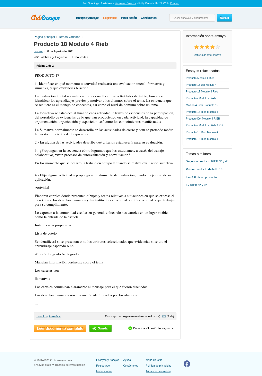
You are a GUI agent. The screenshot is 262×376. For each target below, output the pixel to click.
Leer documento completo (60, 328)
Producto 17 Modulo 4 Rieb (202, 91)
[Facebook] (187, 366)
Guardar (103, 328)
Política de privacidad (158, 365)
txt (164, 316)
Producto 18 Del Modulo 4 (201, 84)
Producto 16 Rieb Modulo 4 (202, 111)
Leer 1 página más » (48, 316)
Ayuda (127, 359)
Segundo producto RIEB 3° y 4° (207, 161)
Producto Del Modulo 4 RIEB (203, 118)
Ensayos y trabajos (87, 17)
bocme (38, 51)
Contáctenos (148, 17)
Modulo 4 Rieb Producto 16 (202, 105)
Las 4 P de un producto (201, 177)
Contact (174, 3)
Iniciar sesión (129, 17)
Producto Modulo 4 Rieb (200, 78)
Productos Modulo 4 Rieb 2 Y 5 (204, 125)
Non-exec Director (125, 3)
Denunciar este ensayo (207, 54)
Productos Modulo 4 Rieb (201, 98)
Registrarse (110, 17)
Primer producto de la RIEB (204, 169)
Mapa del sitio (154, 359)
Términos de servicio (158, 371)
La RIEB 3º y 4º (196, 185)
